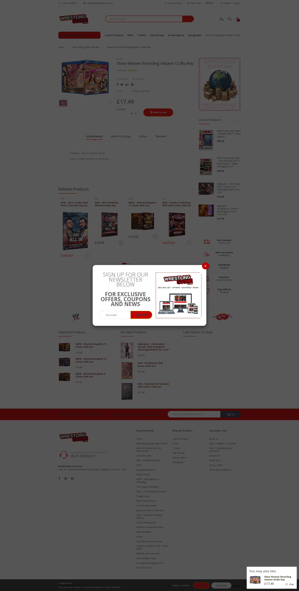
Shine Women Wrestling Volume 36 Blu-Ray (277, 578)
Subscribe (141, 314)
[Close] (205, 265)
